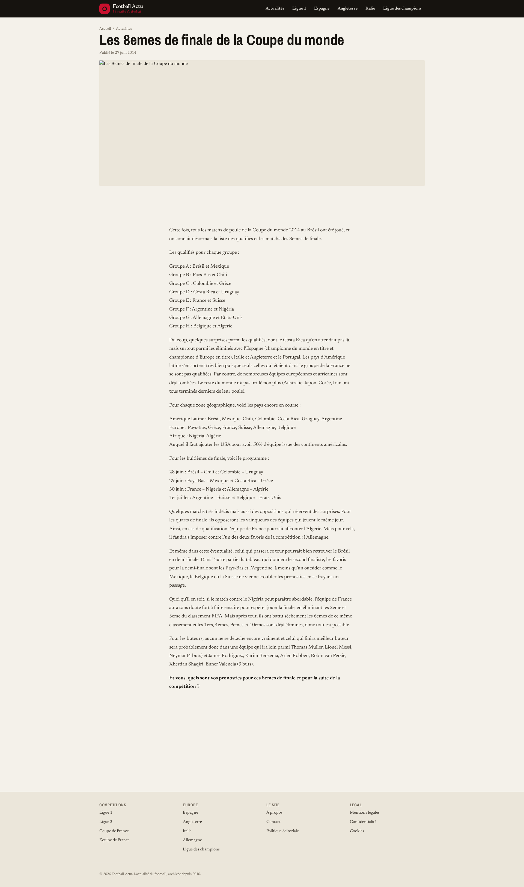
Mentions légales (365, 813)
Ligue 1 (299, 9)
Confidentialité (363, 822)
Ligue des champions (402, 9)
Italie (370, 9)
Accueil (105, 29)
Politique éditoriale (282, 831)
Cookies (357, 831)
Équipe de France (114, 840)
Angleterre (348, 9)
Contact (273, 822)
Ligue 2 (105, 822)
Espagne (321, 9)
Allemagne (192, 840)
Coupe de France (114, 831)
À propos (274, 813)
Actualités (275, 9)
